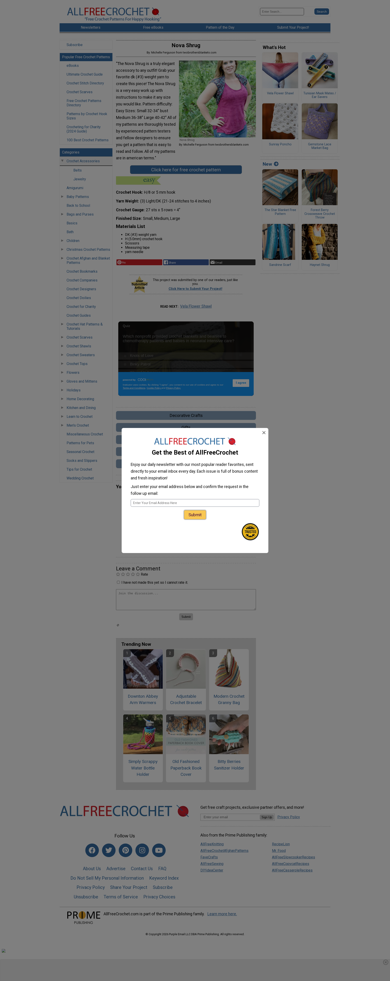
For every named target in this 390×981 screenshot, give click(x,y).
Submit (195, 514)
